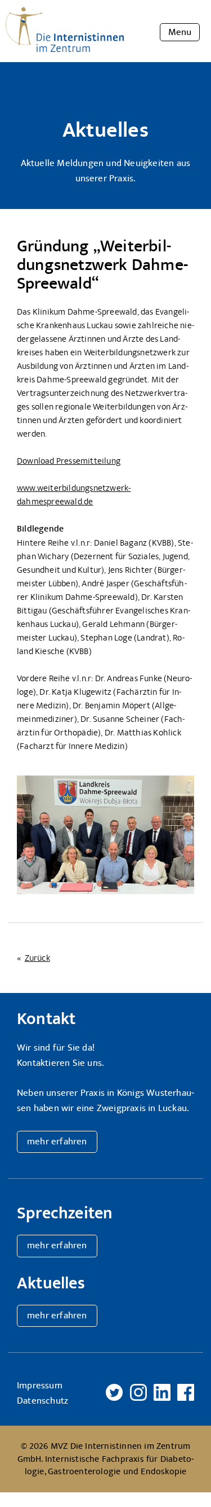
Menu (180, 32)
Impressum (39, 1385)
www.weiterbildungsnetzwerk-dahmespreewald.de (74, 495)
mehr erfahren (57, 1141)
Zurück (37, 958)
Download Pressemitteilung (68, 461)
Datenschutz (42, 1401)
